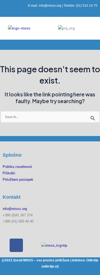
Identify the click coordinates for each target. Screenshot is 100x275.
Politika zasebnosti (17, 167)
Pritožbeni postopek (18, 180)
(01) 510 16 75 (86, 5)
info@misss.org (50, 5)
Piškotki (9, 173)
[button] (50, 45)
